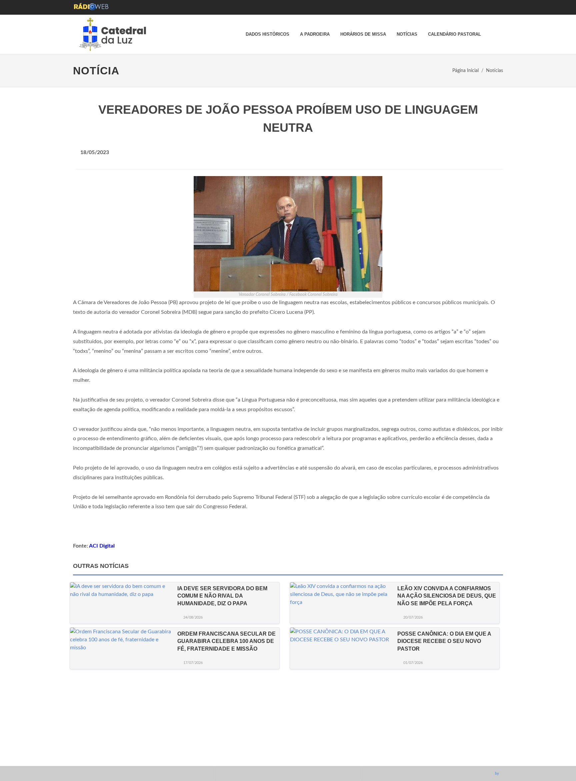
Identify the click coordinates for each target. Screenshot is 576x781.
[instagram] (427, 757)
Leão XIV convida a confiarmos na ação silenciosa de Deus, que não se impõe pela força (446, 596)
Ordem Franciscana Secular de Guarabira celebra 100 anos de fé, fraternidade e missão (226, 641)
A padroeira (315, 34)
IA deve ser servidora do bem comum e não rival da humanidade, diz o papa (222, 596)
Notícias (407, 34)
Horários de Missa (363, 34)
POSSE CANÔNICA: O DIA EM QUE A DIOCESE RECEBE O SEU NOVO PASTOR (444, 641)
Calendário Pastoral (454, 34)
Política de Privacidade (437, 731)
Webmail (422, 741)
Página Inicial (465, 70)
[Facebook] (415, 757)
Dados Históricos (267, 34)
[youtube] (439, 757)
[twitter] (452, 757)
